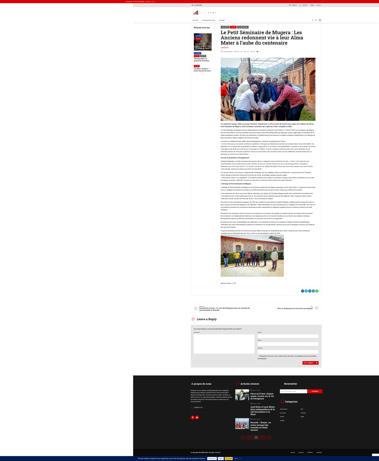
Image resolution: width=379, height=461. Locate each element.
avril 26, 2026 (144, 1)
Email (260, 340)
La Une (198, 38)
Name (260, 332)
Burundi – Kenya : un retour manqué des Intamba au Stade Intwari (260, 426)
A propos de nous (208, 20)
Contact (222, 20)
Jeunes (282, 416)
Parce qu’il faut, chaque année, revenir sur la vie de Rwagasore (262, 396)
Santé (302, 416)
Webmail (319, 452)
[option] (268, 89)
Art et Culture (283, 409)
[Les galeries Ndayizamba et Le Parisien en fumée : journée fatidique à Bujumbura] (203, 42)
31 (260, 437)
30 (256, 437)
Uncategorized (242, 27)
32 (264, 437)
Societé (203, 56)
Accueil (195, 20)
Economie (283, 413)
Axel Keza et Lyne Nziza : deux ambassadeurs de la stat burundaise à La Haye (262, 411)
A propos (301, 452)
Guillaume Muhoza (228, 51)
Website (260, 348)
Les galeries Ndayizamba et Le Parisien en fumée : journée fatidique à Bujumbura (202, 48)
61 (269, 437)
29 (252, 437)
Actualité (199, 36)
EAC (302, 409)
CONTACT (310, 452)
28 (248, 437)
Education (225, 27)
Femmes (303, 413)
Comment (197, 332)
